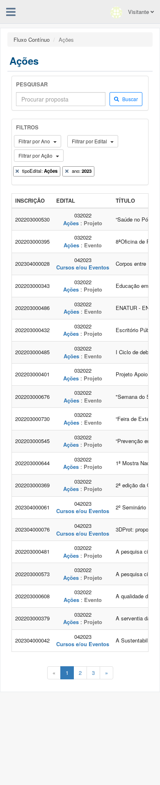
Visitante (138, 12)
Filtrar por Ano (34, 141)
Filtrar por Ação (36, 155)
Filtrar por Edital (90, 141)
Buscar (129, 98)
